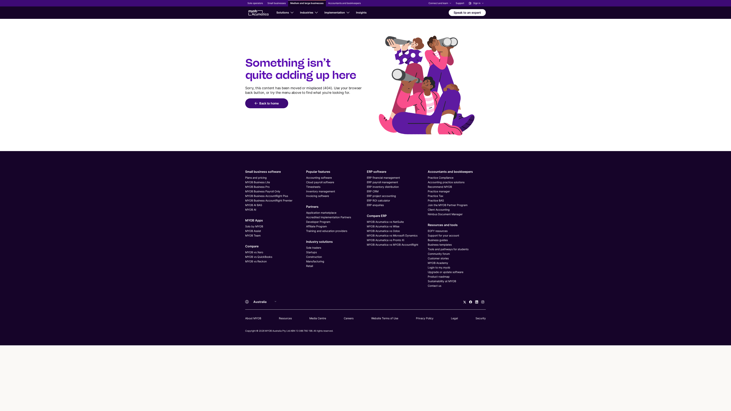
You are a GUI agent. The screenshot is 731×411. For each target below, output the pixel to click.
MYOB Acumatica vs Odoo (383, 231)
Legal (454, 318)
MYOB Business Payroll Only (262, 191)
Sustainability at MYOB (442, 281)
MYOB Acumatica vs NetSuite (385, 221)
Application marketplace (321, 212)
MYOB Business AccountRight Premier (268, 200)
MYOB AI (250, 209)
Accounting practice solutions (446, 182)
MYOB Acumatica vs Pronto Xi (385, 240)
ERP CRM (372, 191)
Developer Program (318, 221)
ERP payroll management (382, 182)
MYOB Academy (438, 262)
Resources (285, 318)
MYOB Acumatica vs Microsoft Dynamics (392, 235)
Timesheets (313, 186)
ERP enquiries (375, 205)
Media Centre (317, 318)
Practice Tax (435, 196)
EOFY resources (438, 231)
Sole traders (313, 247)
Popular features (318, 172)
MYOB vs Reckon (256, 261)
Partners (312, 207)
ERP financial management (383, 177)
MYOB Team (253, 235)
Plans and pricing (256, 177)
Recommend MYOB (440, 186)
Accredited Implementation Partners (328, 217)
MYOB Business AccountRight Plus (266, 196)
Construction (314, 256)
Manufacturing (315, 261)
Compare (252, 246)
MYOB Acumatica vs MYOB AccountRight (392, 244)
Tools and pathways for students (448, 249)
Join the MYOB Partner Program (448, 205)
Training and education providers (326, 231)
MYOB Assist (253, 231)
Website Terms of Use (384, 318)
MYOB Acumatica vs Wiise (383, 226)
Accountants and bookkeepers (450, 172)
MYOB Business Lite (257, 182)
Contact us (434, 285)
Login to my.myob (439, 267)
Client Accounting (439, 209)
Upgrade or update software (445, 272)
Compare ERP (377, 216)
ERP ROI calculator (378, 200)
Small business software (263, 172)
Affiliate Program (316, 226)
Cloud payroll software (320, 182)
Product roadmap (439, 276)
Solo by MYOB (254, 226)
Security (481, 318)
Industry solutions (319, 242)
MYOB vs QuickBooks (258, 256)
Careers (349, 318)
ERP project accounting (381, 196)
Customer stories (438, 258)
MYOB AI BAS (253, 205)
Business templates (440, 244)
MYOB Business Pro (257, 186)
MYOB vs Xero (254, 252)
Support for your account (443, 235)
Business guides (438, 240)
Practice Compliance (440, 177)
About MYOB (253, 318)
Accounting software (319, 177)
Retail (309, 266)
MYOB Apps (254, 220)
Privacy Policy (424, 318)
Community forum (439, 253)
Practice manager (439, 191)
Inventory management (320, 191)
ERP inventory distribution (383, 186)
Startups (311, 252)
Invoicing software (317, 196)
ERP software (376, 172)
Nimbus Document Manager (445, 214)
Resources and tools (443, 225)
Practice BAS (436, 200)
